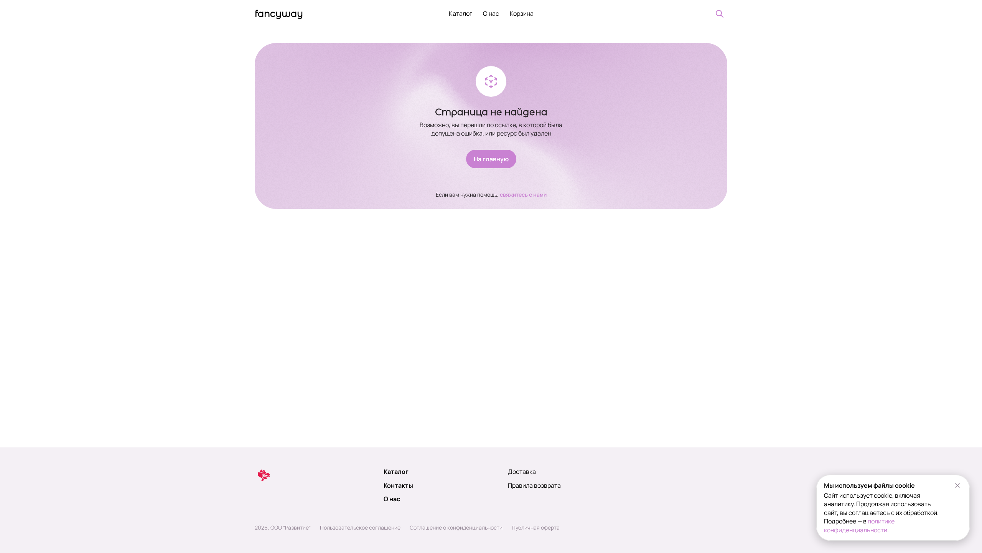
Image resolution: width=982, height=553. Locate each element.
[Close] (957, 485)
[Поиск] (719, 14)
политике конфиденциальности (859, 525)
